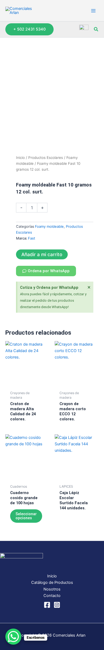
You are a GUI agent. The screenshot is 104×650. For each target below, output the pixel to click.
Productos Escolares (45, 157)
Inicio (20, 157)
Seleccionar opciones (26, 515)
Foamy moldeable (49, 226)
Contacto (52, 595)
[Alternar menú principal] (93, 10)
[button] (29, 29)
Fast (31, 238)
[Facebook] (47, 605)
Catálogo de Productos (52, 582)
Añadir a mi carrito (41, 254)
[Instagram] (57, 605)
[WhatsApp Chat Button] (13, 637)
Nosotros (52, 589)
